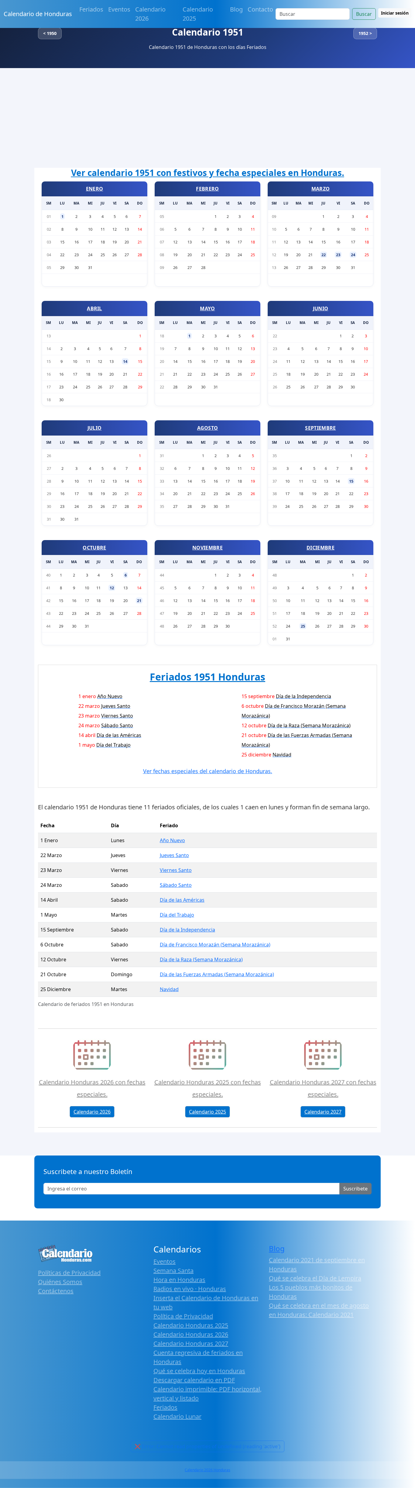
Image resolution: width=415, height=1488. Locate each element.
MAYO (207, 308)
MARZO (320, 188)
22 (323, 254)
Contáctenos (56, 1291)
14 (125, 361)
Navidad (169, 989)
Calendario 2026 (150, 13)
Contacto (260, 9)
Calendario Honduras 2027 (190, 1343)
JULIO (94, 428)
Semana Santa (173, 1270)
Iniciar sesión (395, 13)
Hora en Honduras (179, 1280)
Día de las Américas (182, 900)
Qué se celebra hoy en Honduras (199, 1371)
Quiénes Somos (60, 1282)
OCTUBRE (94, 547)
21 (139, 600)
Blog (236, 9)
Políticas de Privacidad (69, 1273)
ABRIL (94, 308)
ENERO (94, 188)
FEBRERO (207, 188)
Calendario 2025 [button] (207, 1111)
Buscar (364, 14)
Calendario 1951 (207, 32)
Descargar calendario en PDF (194, 1380)
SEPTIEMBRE (320, 428)
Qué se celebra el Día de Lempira (315, 1278)
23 (338, 254)
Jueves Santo (174, 855)
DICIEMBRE (320, 547)
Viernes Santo (176, 870)
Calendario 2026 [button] (92, 1111)
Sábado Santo (176, 885)
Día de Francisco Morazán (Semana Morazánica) (215, 944)
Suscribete (355, 1188)
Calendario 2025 (198, 13)
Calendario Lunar (177, 1416)
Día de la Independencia (187, 929)
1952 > (365, 33)
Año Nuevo (172, 840)
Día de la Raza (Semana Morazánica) (201, 959)
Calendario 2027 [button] (322, 1111)
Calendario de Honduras (38, 14)
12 (112, 588)
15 (351, 481)
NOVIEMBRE (207, 547)
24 (353, 254)
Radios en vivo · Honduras (189, 1289)
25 (303, 626)
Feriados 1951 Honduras (207, 676)
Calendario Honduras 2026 (190, 1334)
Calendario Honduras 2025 (190, 1325)
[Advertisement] (207, 113)
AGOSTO (207, 428)
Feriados (91, 9)
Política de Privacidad (183, 1316)
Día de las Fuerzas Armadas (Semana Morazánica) (217, 974)
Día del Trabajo (177, 914)
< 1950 (50, 33)
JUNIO (320, 308)
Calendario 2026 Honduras (207, 1469)
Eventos (119, 9)
